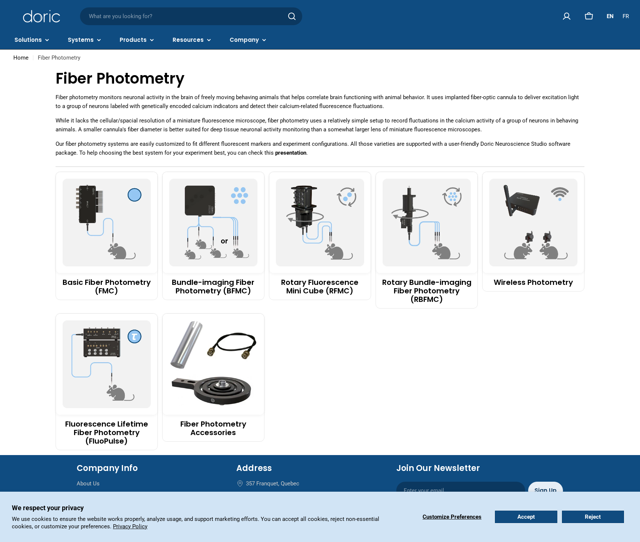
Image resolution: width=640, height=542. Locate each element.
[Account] (566, 16)
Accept (526, 517)
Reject (593, 517)
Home (21, 57)
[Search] (291, 16)
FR (626, 16)
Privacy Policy (130, 526)
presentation (290, 152)
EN (610, 16)
